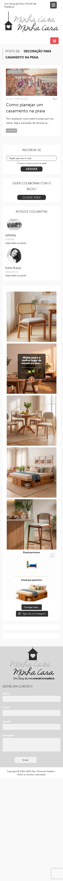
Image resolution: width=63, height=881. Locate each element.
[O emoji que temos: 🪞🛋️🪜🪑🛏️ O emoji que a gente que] (31, 576)
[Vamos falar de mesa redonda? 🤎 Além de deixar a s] (31, 420)
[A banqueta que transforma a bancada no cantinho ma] (31, 524)
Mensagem (8, 735)
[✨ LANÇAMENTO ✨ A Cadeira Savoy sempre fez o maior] (31, 317)
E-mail (6, 707)
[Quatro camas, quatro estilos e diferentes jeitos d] (31, 472)
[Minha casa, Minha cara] (31, 17)
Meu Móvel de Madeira (43, 771)
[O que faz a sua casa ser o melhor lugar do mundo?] (31, 369)
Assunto (7, 721)
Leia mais (11, 130)
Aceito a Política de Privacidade (32, 163)
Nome (6, 693)
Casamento (15, 72)
